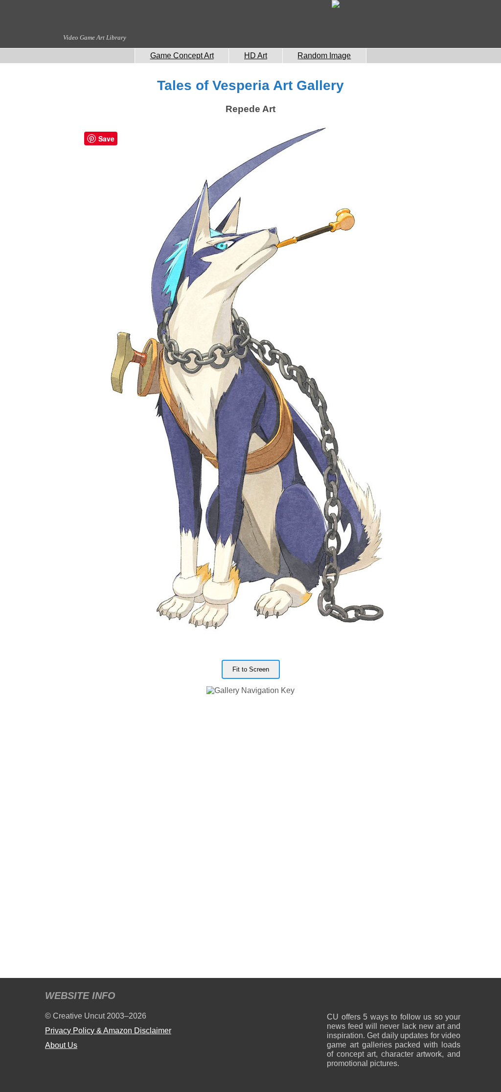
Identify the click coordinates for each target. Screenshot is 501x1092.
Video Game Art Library (94, 37)
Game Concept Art (182, 55)
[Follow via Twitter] (423, 997)
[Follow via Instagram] (364, 997)
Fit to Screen (250, 669)
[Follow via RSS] (334, 997)
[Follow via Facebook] (394, 997)
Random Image (324, 55)
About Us (61, 1045)
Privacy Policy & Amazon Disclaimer (108, 1030)
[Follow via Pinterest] (453, 997)
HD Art (255, 55)
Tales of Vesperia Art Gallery (250, 85)
